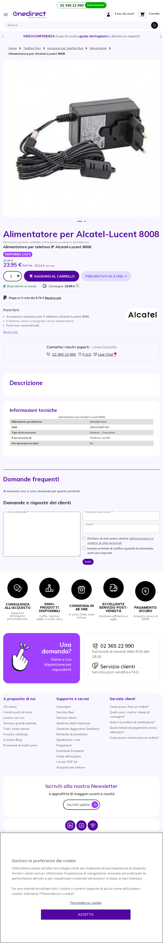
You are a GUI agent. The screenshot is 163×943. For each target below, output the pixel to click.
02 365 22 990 (116, 646)
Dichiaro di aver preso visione (120, 541)
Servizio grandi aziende (20, 723)
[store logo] (29, 14)
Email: (89, 524)
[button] (19, 698)
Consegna (63, 707)
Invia (88, 561)
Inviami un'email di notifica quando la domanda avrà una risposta (120, 550)
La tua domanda (16, 512)
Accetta (85, 914)
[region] (81, 887)
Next (160, 36)
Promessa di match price (20, 745)
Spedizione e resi (68, 740)
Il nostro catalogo (15, 734)
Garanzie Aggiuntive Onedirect (77, 729)
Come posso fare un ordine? (129, 707)
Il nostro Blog (12, 740)
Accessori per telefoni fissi (65, 48)
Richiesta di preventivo (72, 734)
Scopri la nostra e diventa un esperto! (81, 36)
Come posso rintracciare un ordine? (134, 738)
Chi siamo (10, 707)
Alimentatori (98, 48)
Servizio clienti (116, 666)
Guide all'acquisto (68, 756)
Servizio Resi (65, 712)
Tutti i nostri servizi (16, 729)
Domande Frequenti (70, 751)
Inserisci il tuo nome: (98, 512)
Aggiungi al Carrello (54, 276)
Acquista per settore (70, 767)
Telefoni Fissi (32, 48)
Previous (2, 36)
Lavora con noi (13, 718)
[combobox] (82, 25)
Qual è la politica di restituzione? (132, 722)
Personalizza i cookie (85, 903)
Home (12, 48)
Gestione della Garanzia (73, 723)
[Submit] (154, 25)
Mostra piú (53, 298)
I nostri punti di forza (17, 712)
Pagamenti (64, 745)
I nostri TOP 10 (66, 762)
